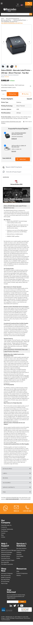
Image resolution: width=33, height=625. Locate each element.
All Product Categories (7, 573)
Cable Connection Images (7, 560)
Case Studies (19, 556)
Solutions (18, 552)
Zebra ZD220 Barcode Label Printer (9, 21)
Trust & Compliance (5, 619)
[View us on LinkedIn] (11, 606)
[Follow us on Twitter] (15, 606)
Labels (5, 473)
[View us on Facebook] (18, 606)
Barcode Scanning (5, 575)
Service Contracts (9, 487)
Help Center (4, 548)
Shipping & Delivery (6, 554)
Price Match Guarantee (7, 564)
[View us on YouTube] (21, 606)
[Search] (30, 14)
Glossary (18, 575)
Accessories (7, 482)
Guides (18, 558)
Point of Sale (4, 583)
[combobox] (16, 14)
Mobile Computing (5, 577)
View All (29, 99)
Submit (22, 601)
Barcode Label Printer (6, 20)
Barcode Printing (5, 579)
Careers (3, 533)
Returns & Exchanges (6, 552)
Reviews (5, 478)
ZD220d (7, 76)
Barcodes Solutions (21, 548)
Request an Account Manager (8, 550)
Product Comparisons (21, 573)
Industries (19, 554)
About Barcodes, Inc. (6, 525)
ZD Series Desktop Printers (20, 20)
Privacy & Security (19, 618)
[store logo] (9, 10)
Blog (2, 535)
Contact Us (28, 6)
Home (2, 18)
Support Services (20, 550)
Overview (6, 177)
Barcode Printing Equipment (12, 18)
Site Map (12, 618)
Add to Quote (28, 121)
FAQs (4, 492)
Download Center (5, 558)
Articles (3, 537)
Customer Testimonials (7, 529)
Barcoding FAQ (5, 562)
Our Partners (4, 531)
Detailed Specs (7, 468)
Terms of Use (27, 618)
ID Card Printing (5, 581)
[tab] (16, 176)
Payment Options (5, 556)
